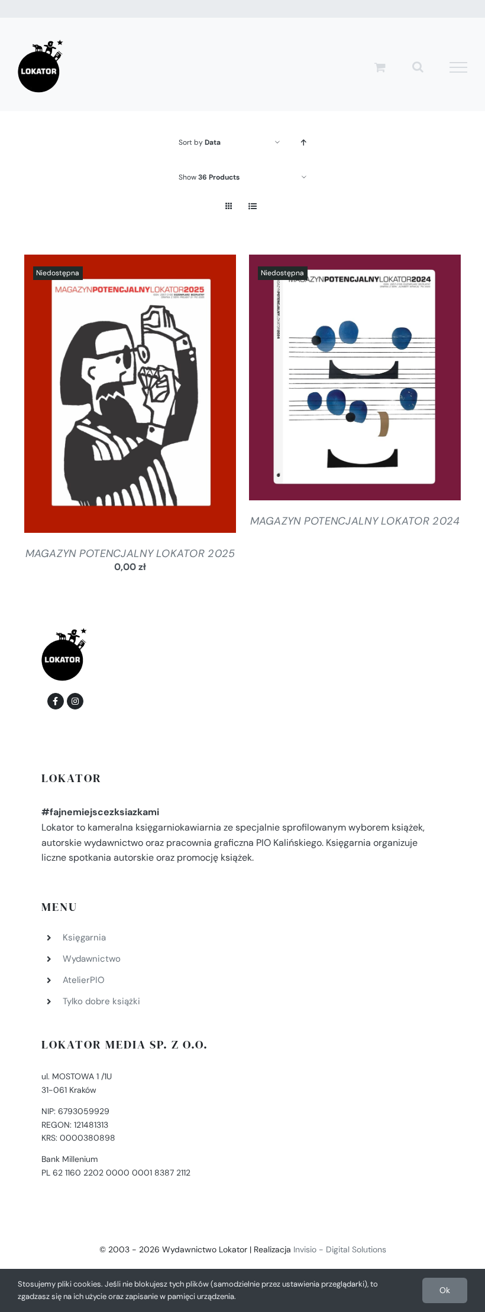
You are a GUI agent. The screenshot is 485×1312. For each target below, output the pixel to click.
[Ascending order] (303, 143)
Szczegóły (130, 396)
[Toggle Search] (417, 67)
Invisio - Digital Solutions (339, 1249)
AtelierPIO (84, 980)
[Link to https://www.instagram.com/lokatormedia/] (75, 701)
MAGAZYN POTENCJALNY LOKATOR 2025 (130, 553)
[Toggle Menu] (458, 67)
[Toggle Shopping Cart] (380, 67)
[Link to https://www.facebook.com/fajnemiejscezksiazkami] (55, 701)
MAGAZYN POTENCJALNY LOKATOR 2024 (355, 521)
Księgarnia (84, 937)
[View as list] (252, 206)
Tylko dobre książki (101, 1001)
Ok (444, 1290)
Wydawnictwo (92, 959)
